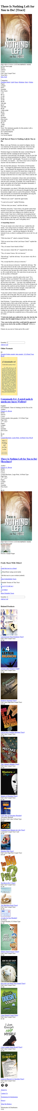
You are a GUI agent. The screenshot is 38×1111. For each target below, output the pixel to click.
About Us (4, 1090)
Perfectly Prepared (9, 700)
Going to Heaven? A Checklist (12, 1079)
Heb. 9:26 (4, 77)
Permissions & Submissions (9, 1097)
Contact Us (4, 1093)
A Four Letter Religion (10, 668)
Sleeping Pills (7, 851)
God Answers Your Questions (12, 637)
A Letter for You (9, 918)
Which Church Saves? (10, 951)
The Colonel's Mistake (10, 764)
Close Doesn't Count (9, 1015)
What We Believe (6, 1104)
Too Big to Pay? (8, 883)
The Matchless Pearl (9, 905)
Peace (16, 82)
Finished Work (5, 82)
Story (26, 82)
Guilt (12, 82)
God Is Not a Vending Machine (13, 732)
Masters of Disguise (9, 796)
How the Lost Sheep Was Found (13, 983)
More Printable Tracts (7, 593)
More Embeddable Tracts (8, 579)
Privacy (3, 1100)
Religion (21, 82)
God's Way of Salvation (11, 815)
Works (31, 82)
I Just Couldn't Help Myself (11, 1047)
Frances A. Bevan (6, 411)
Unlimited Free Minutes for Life (13, 830)
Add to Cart (4, 344)
